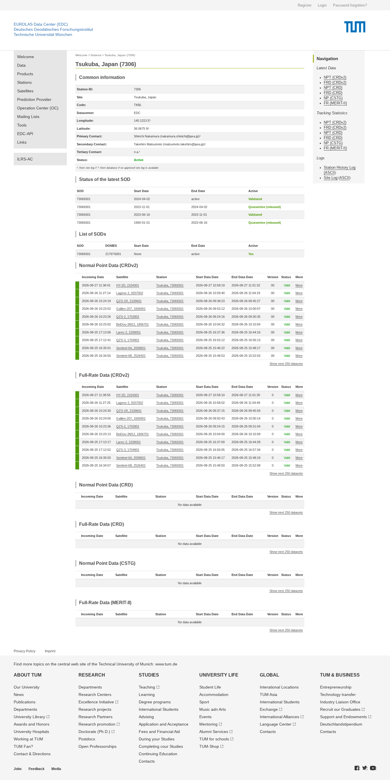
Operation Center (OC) (38, 108)
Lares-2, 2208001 (128, 332)
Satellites (25, 91)
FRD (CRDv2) (335, 82)
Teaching (147, 687)
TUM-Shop (209, 746)
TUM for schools (214, 739)
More (299, 285)
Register (304, 5)
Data (21, 65)
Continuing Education (158, 754)
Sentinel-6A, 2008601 (131, 348)
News (19, 694)
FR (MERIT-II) (335, 103)
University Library (29, 716)
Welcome (25, 56)
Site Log (330, 178)
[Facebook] (357, 768)
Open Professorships (97, 746)
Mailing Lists (28, 116)
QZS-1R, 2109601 (129, 301)
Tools (22, 125)
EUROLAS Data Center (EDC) (41, 24)
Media (56, 769)
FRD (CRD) (333, 93)
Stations (24, 82)
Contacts (147, 761)
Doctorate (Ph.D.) (94, 731)
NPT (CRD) (333, 87)
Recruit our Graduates (340, 709)
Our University (26, 687)
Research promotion (97, 724)
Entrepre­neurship (335, 687)
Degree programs (155, 702)
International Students (158, 709)
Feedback (37, 769)
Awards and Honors (31, 724)
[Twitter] (364, 768)
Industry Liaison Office (340, 702)
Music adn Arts (212, 709)
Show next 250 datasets (286, 363)
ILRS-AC (25, 159)
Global (269, 675)
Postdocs (87, 739)
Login (322, 5)
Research (92, 675)
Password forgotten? (350, 5)
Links (22, 142)
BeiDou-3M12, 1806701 (132, 324)
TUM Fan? (23, 746)
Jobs (18, 769)
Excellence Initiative (96, 702)
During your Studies (156, 739)
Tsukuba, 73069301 (170, 285)
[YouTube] (373, 768)
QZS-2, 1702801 (127, 316)
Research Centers (95, 694)
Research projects (95, 709)
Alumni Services (213, 731)
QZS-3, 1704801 (127, 340)
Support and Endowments (343, 716)
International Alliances (279, 716)
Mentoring (208, 724)
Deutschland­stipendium (341, 724)
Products (25, 74)
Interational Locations (279, 687)
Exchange (269, 709)
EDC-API (25, 133)
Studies (149, 675)
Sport (204, 702)
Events (205, 716)
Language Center (276, 724)
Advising (146, 716)
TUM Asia (268, 694)
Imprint (50, 651)
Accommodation (213, 694)
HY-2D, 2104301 (127, 285)
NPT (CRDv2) (335, 77)
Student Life (210, 687)
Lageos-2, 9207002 (129, 293)
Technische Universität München (43, 34)
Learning (147, 694)
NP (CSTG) (333, 98)
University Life (218, 675)
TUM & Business (340, 675)
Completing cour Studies (161, 746)
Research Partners (95, 716)
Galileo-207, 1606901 (131, 308)
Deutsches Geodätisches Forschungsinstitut (53, 29)
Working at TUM (28, 739)
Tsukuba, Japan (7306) (119, 55)
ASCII (330, 172)
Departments (25, 709)
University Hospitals (31, 731)
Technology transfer (338, 694)
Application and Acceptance (163, 724)
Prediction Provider (34, 99)
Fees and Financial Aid (159, 731)
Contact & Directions (32, 754)
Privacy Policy (24, 651)
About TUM (27, 675)
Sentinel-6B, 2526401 (131, 355)
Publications (24, 702)
